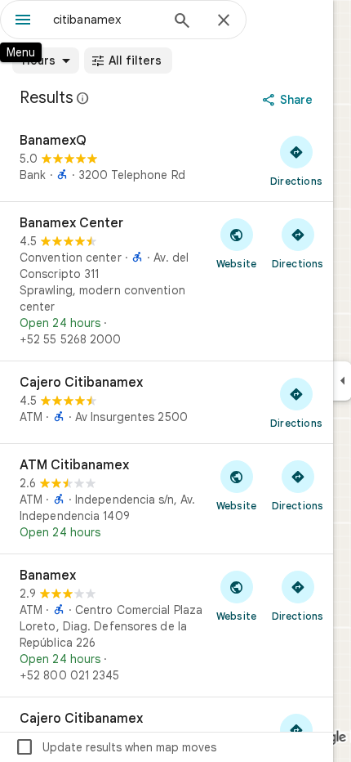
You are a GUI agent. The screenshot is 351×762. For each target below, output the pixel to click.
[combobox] (106, 19)
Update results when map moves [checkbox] (115, 747)
